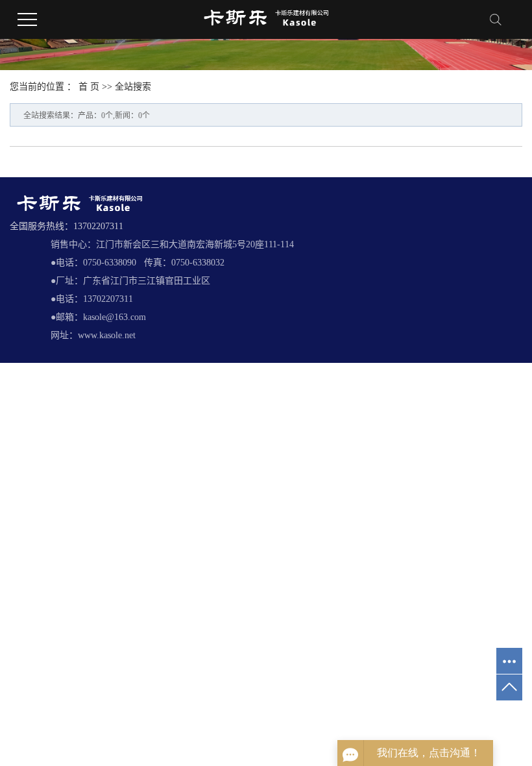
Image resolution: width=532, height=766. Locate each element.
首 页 (89, 87)
